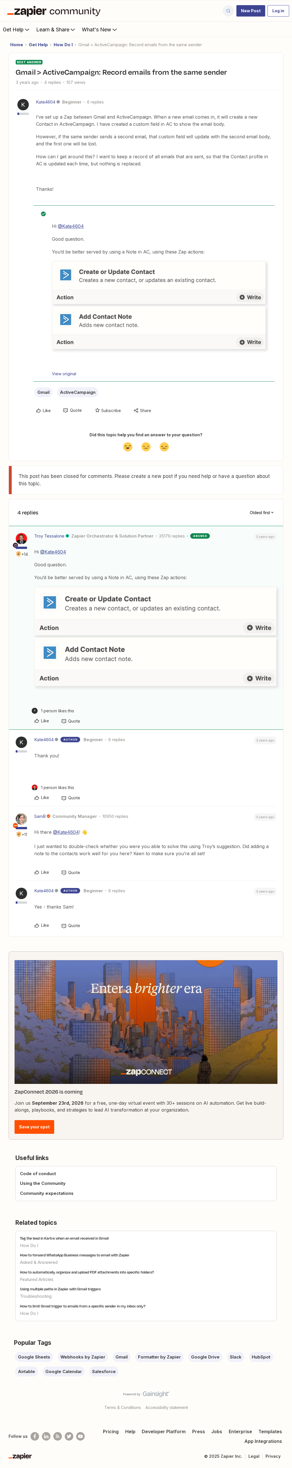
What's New (96, 30)
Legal (253, 1456)
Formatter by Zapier (159, 1357)
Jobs (216, 1431)
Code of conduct (38, 1173)
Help (130, 1431)
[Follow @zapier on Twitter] (69, 1436)
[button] (250, 11)
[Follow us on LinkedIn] (46, 1436)
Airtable (26, 1371)
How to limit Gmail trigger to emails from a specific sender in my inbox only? (82, 1306)
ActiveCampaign (78, 392)
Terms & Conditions (122, 1407)
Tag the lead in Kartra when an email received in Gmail (64, 1238)
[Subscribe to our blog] (57, 1436)
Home (16, 44)
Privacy (273, 1456)
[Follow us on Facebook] (35, 1436)
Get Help (13, 30)
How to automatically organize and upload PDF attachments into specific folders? (87, 1272)
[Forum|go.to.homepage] (55, 11)
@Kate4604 (71, 226)
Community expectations (47, 1193)
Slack (236, 1357)
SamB (40, 816)
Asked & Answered (39, 1262)
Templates (270, 1431)
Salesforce (104, 1371)
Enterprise (240, 1431)
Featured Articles (36, 1279)
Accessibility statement (166, 1407)
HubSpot (261, 1357)
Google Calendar (63, 1371)
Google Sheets (34, 1357)
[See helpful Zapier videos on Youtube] (80, 1436)
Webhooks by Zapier (82, 1357)
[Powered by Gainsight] (146, 1395)
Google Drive (205, 1357)
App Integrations (263, 1441)
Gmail (43, 392)
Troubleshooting (36, 1296)
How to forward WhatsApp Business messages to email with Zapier (74, 1255)
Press (198, 1431)
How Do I (63, 44)
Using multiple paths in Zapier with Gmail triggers (60, 1288)
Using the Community (43, 1183)
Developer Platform (164, 1431)
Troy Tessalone (49, 536)
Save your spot (34, 1126)
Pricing (111, 1431)
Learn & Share (52, 30)
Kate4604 (45, 102)
